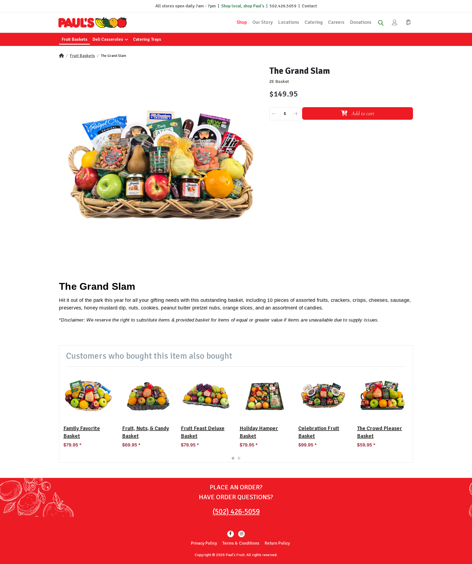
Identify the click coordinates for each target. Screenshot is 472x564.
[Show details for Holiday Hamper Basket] (265, 396)
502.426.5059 (283, 6)
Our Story (262, 22)
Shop (242, 22)
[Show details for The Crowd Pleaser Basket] (382, 396)
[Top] (61, 55)
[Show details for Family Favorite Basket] (88, 396)
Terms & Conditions (240, 543)
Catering (314, 22)
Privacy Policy (204, 543)
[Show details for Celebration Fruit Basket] (323, 396)
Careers (336, 22)
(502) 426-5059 (236, 511)
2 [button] (239, 458)
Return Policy (277, 543)
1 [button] (233, 458)
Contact (309, 6)
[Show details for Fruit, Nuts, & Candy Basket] (147, 396)
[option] (161, 168)
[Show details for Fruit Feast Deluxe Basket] (206, 396)
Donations (360, 22)
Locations (288, 22)
